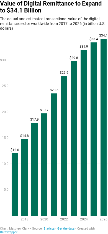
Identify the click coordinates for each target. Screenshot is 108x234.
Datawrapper (8, 232)
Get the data (65, 228)
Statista (49, 228)
